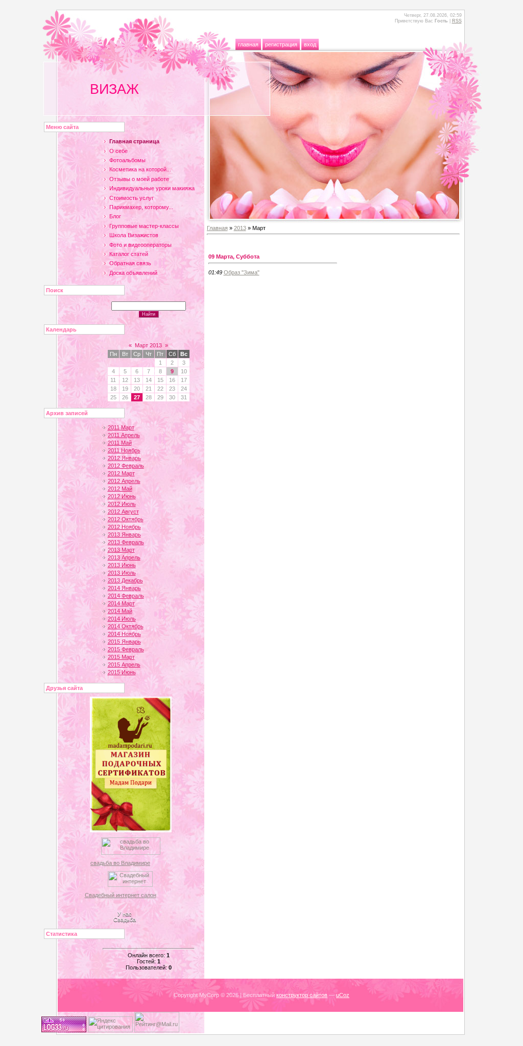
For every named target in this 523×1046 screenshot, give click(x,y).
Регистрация (281, 44)
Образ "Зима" (241, 272)
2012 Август (123, 511)
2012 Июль (122, 504)
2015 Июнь (122, 672)
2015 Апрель (124, 664)
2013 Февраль (126, 542)
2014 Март (121, 603)
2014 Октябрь (126, 626)
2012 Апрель (124, 481)
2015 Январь (124, 642)
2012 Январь (124, 458)
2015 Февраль (126, 649)
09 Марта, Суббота (233, 256)
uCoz (342, 995)
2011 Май (120, 443)
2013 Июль (122, 573)
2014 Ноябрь (124, 634)
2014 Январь (124, 588)
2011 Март (121, 427)
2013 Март (121, 550)
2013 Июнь (122, 565)
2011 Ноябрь (124, 450)
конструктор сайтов (301, 995)
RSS (457, 20)
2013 (240, 228)
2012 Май (120, 489)
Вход (310, 44)
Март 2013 (148, 345)
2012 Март (121, 473)
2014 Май (120, 611)
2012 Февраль (126, 466)
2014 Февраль (126, 596)
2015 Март (121, 657)
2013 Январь (124, 534)
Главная (248, 44)
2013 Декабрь (125, 580)
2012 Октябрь (126, 519)
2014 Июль (122, 619)
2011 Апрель (124, 435)
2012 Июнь (122, 496)
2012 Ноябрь (124, 527)
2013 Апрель (124, 557)
